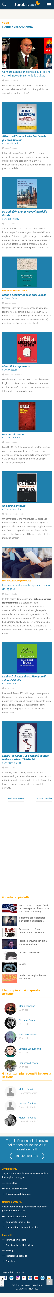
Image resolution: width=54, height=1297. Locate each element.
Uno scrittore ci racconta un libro (22, 1227)
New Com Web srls (33, 1285)
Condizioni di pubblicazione (19, 1245)
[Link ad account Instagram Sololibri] (18, 1278)
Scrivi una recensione (16, 1188)
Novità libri (11, 1183)
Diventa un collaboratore (18, 1194)
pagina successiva (44, 798)
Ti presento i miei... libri (18, 1222)
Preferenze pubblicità (16, 1256)
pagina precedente (16, 798)
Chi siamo (11, 1261)
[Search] (4, 5)
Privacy (9, 1250)
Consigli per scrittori (16, 1216)
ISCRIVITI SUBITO (27, 1156)
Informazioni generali (16, 1239)
